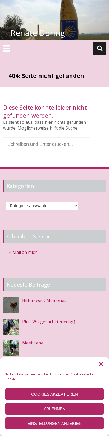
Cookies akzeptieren (54, 394)
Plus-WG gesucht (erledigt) (48, 321)
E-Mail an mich (22, 252)
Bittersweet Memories (44, 300)
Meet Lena (32, 343)
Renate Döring (38, 32)
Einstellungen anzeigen (55, 423)
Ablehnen (54, 409)
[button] (101, 364)
